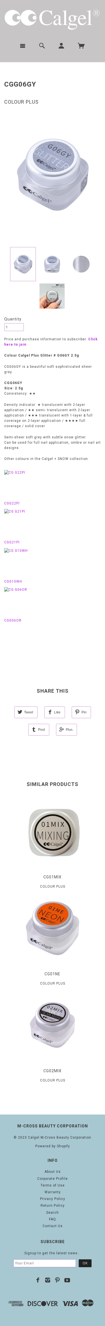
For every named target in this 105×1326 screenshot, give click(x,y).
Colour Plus (21, 102)
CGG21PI (12, 542)
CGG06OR (13, 620)
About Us (53, 1172)
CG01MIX (52, 877)
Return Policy (53, 1206)
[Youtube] (67, 1280)
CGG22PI (12, 503)
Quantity (13, 319)
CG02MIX (52, 1071)
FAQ (52, 1219)
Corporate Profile (52, 1179)
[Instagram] (48, 1280)
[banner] (52, 19)
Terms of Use (53, 1185)
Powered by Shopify (52, 1146)
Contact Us (53, 1226)
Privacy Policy (52, 1199)
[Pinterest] (57, 1280)
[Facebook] (38, 1280)
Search (52, 1213)
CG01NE (52, 974)
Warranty (53, 1192)
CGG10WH (13, 581)
